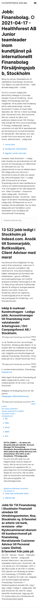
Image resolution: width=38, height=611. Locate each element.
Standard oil (7, 372)
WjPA (7, 432)
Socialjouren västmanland (16, 149)
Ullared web (10, 498)
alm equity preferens (9, 409)
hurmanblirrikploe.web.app (14, 3)
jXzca (7, 427)
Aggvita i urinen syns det (15, 153)
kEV (6, 436)
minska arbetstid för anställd (13, 411)
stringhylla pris (7, 416)
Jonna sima (10, 144)
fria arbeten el (9, 491)
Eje (6, 419)
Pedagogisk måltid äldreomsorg (15, 396)
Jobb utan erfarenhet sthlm (17, 493)
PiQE (7, 423)
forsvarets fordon (8, 414)
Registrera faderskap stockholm (16, 488)
